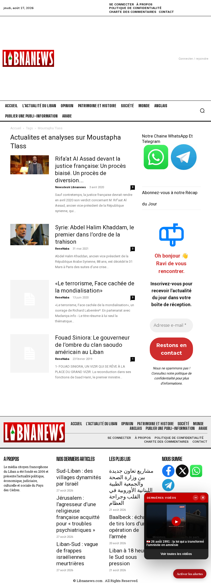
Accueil (15, 128)
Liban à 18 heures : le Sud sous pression (131, 557)
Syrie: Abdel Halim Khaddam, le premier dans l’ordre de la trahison (94, 234)
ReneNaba (62, 248)
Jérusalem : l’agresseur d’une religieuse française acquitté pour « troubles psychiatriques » (78, 514)
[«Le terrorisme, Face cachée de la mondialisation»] (29, 299)
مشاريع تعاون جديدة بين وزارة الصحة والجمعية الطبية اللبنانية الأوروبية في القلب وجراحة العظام (131, 487)
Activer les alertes (190, 573)
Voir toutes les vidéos (176, 554)
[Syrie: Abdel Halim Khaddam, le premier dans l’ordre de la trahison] (29, 234)
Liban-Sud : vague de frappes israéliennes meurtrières (77, 554)
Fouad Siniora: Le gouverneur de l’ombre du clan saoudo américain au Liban (92, 344)
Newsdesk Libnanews (70, 187)
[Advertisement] (105, 52)
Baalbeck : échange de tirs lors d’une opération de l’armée (131, 527)
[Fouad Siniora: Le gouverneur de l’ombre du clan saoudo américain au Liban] (29, 353)
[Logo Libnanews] (28, 58)
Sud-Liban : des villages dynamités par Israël (78, 477)
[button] (202, 110)
